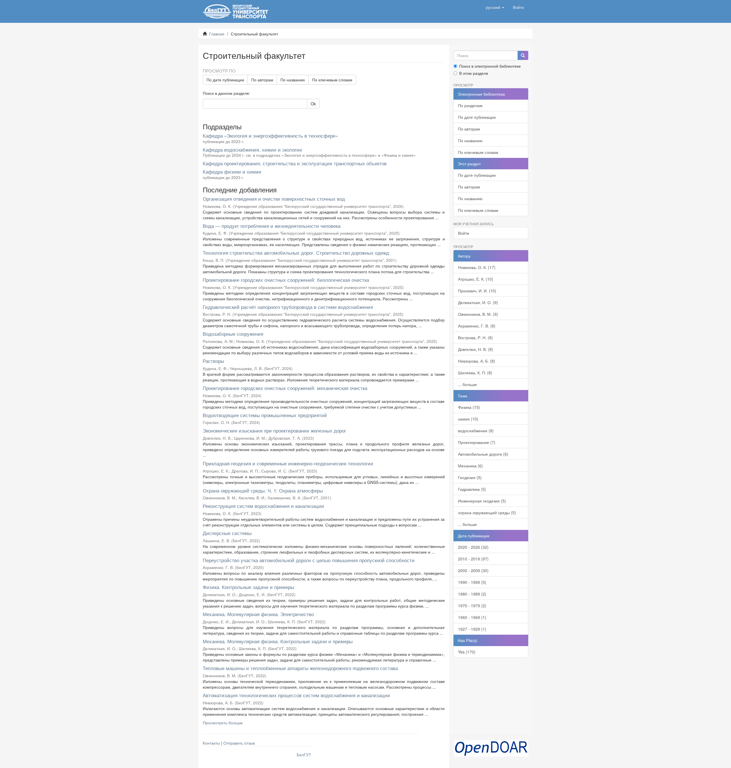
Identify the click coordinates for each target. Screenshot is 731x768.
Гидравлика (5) (472, 489)
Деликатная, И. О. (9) (478, 302)
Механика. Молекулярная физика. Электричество (258, 614)
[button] (495, 7)
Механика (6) (470, 466)
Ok (313, 103)
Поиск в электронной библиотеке (490, 66)
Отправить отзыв (239, 743)
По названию (292, 80)
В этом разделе (473, 73)
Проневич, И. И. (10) (477, 290)
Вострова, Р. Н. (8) (475, 337)
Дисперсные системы (227, 532)
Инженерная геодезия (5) (482, 501)
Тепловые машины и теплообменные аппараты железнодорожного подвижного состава (300, 668)
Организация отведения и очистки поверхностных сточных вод (274, 198)
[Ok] (522, 55)
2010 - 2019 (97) (473, 559)
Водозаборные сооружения (233, 333)
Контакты (211, 743)
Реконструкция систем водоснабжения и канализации (263, 505)
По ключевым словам (332, 80)
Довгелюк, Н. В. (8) (475, 349)
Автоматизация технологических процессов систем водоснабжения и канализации (296, 695)
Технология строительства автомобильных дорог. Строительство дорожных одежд (296, 252)
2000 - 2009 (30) (473, 570)
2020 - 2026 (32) (473, 547)
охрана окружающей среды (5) (487, 512)
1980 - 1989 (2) (472, 594)
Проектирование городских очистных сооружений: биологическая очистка (286, 279)
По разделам (470, 105)
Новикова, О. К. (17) (476, 267)
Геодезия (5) (470, 477)
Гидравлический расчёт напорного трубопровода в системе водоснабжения (288, 306)
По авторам (262, 80)
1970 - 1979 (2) (472, 605)
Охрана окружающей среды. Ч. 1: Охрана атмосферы (263, 490)
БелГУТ (304, 754)
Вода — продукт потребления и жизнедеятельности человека (271, 225)
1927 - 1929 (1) (472, 629)
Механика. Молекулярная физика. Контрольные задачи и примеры (278, 641)
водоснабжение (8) (476, 430)
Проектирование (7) (476, 442)
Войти (463, 233)
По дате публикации (225, 80)
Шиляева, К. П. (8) (475, 372)
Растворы (213, 360)
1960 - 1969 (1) (472, 617)
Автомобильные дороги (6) (483, 454)
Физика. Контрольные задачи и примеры (248, 586)
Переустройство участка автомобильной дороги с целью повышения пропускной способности (309, 560)
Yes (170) (466, 652)
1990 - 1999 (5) (472, 582)
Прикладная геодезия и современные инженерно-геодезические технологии (288, 463)
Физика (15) (469, 407)
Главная (216, 34)
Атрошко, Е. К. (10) (475, 279)
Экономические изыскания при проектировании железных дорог (274, 430)
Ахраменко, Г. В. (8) (476, 326)
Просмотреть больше (223, 722)
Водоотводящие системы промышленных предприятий (265, 415)
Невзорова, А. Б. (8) (476, 361)
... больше (467, 384)
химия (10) (468, 419)
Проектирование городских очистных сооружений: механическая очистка (285, 387)
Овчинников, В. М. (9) (478, 314)
